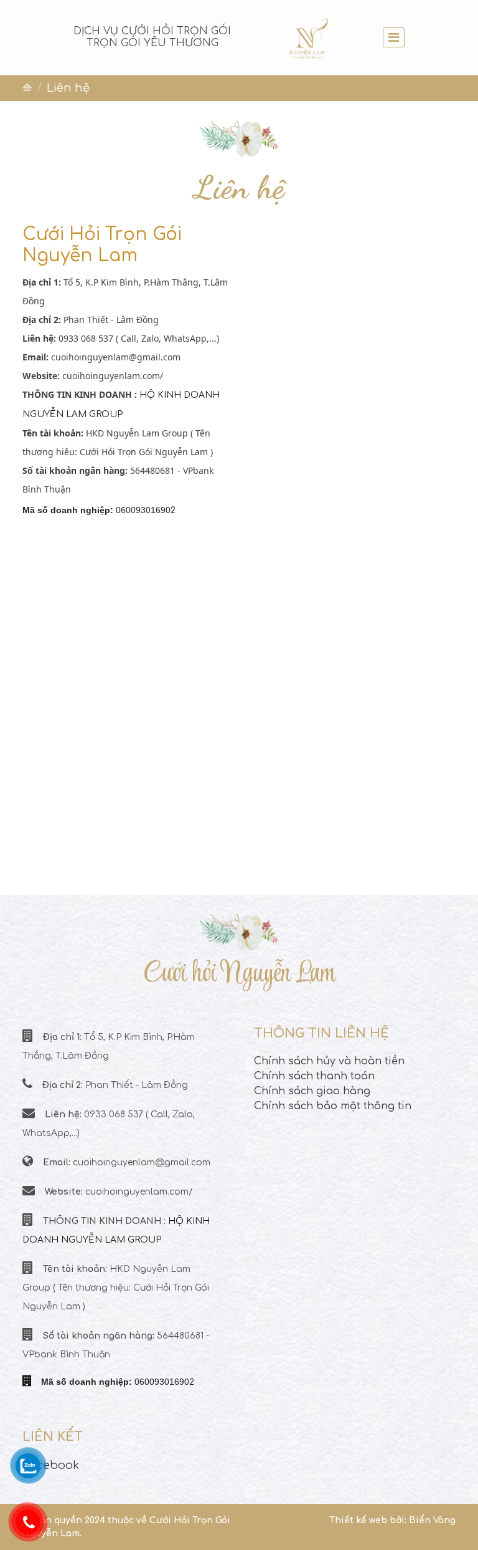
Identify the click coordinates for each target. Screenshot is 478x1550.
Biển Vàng (432, 1520)
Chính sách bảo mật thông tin (332, 1106)
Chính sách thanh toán (314, 1076)
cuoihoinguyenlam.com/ (112, 376)
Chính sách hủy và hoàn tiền (329, 1061)
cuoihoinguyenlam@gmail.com (115, 357)
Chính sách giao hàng (312, 1091)
